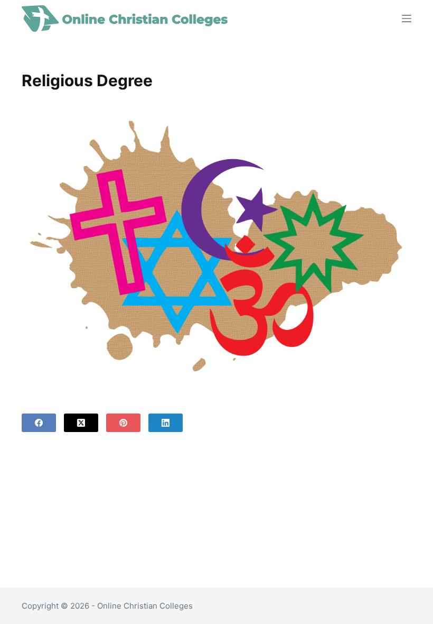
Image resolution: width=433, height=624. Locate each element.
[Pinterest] (123, 423)
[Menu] (406, 18)
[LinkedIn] (165, 423)
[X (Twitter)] (81, 423)
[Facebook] (39, 423)
